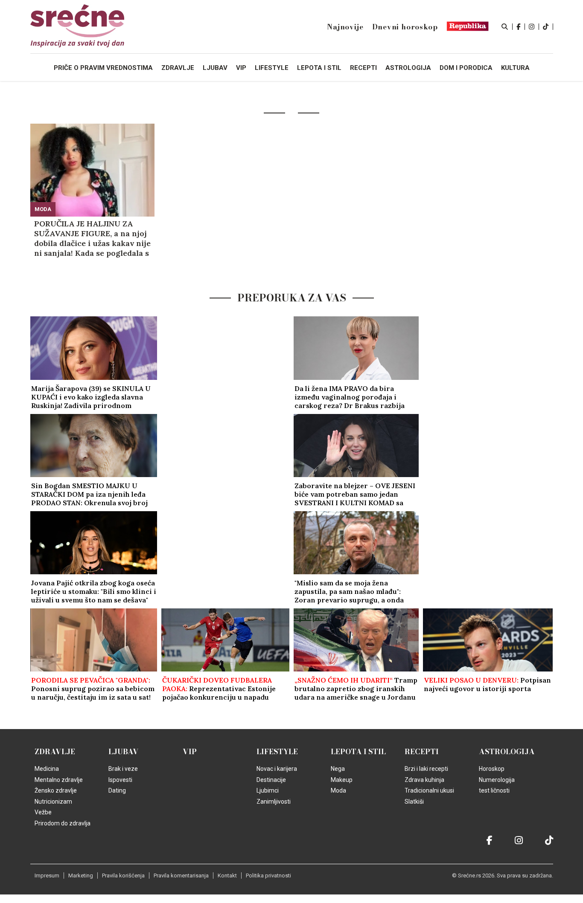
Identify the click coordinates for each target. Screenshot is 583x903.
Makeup (342, 779)
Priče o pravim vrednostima (103, 68)
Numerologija (497, 779)
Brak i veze (123, 768)
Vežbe (43, 812)
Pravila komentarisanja (181, 875)
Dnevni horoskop (405, 26)
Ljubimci (268, 790)
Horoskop (491, 768)
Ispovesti (120, 779)
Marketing (80, 875)
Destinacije (271, 779)
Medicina (47, 768)
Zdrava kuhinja (424, 779)
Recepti (422, 751)
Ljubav (123, 751)
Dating (117, 790)
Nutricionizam (53, 801)
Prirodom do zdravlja (62, 823)
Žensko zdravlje (56, 790)
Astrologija (507, 751)
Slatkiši (414, 801)
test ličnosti (494, 790)
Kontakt (227, 875)
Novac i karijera (277, 768)
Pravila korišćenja (123, 875)
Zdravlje (55, 751)
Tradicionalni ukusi (429, 790)
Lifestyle (277, 751)
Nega (338, 768)
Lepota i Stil (358, 751)
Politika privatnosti (268, 875)
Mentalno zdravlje (59, 779)
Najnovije (345, 26)
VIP (190, 751)
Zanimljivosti (274, 801)
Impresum (47, 875)
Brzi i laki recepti (426, 768)
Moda (43, 209)
